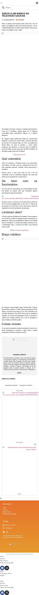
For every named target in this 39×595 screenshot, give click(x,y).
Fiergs (19, 494)
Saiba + (19, 373)
